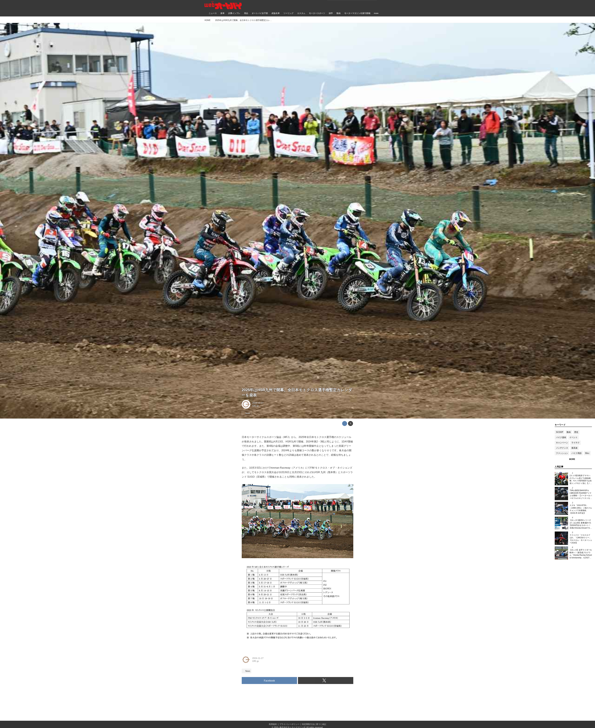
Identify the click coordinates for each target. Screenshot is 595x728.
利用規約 (273, 724)
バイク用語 (576, 453)
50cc (587, 453)
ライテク (575, 442)
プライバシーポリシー (289, 724)
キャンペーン (562, 442)
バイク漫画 (561, 437)
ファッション (562, 453)
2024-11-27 (258, 403)
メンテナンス (562, 448)
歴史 (576, 432)
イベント (573, 437)
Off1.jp (255, 405)
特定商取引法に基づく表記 (314, 724)
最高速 (574, 448)
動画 (569, 432)
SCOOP (559, 432)
